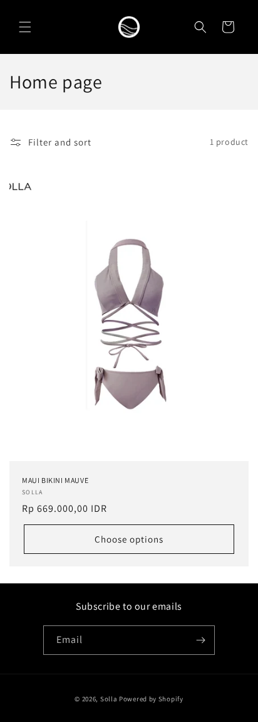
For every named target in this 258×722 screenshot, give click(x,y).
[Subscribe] (200, 640)
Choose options (129, 538)
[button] (25, 27)
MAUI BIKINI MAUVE (55, 479)
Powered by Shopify (151, 698)
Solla (109, 698)
